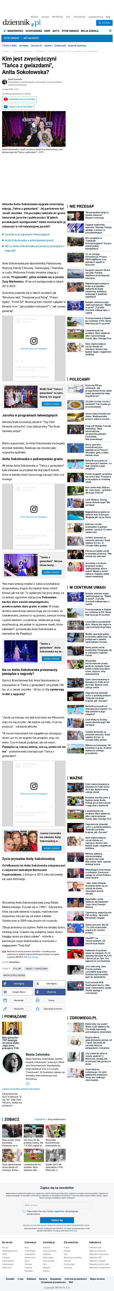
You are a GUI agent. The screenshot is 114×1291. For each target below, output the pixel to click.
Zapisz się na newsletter (21, 106)
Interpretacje (7, 1264)
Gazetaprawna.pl (9, 1251)
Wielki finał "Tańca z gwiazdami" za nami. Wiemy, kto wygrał (51, 393)
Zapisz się (57, 1220)
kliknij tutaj (73, 1231)
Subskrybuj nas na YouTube (22, 99)
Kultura (46, 1271)
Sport (27, 1261)
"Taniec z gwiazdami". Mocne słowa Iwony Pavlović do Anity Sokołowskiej (51, 561)
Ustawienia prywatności (53, 1282)
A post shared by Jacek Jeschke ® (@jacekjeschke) (38, 545)
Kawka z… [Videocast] (55, 45)
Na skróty (7, 1242)
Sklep (108, 17)
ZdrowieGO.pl (79, 17)
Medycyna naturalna (73, 1257)
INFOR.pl (34, 17)
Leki (65, 1254)
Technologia (30, 1251)
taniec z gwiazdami (36, 968)
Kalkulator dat (95, 1247)
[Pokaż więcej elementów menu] (110, 31)
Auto (27, 1247)
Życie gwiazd (11, 38)
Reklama (31, 1279)
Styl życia (68, 1267)
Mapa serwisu (97, 1279)
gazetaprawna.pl (96, 17)
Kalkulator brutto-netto (99, 1264)
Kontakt (10, 1279)
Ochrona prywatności (76, 1279)
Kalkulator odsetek (97, 1261)
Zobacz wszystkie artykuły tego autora (21, 1089)
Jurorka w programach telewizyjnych (27, 234)
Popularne (40, 1119)
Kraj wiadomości (57, 1119)
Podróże (28, 1267)
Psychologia (69, 1264)
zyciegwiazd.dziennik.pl (22, 51)
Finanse (67, 1251)
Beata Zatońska (35, 82)
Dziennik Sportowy (77, 45)
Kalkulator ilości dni (97, 1251)
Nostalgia (24, 45)
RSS (71, 1282)
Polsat (17, 968)
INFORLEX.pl (57, 17)
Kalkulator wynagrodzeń (100, 1267)
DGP (68, 17)
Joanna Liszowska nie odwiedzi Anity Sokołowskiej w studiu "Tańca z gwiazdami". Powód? (52, 837)
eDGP (4, 1254)
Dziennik (5, 51)
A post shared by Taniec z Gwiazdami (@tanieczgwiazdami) (41, 377)
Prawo (67, 1247)
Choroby (67, 1261)
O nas (20, 1279)
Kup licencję (33, 957)
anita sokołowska (14, 975)
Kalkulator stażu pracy (99, 1254)
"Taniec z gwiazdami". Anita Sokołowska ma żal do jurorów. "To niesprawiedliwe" (51, 648)
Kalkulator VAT (95, 1257)
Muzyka (46, 1267)
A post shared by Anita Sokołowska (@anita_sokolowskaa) (40, 822)
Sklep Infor (7, 1267)
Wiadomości (30, 1257)
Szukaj (106, 22)
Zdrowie (28, 1264)
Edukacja (47, 1254)
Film (45, 1264)
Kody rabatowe (49, 1251)
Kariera (43, 1279)
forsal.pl (45, 17)
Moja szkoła (48, 1257)
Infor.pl (5, 1247)
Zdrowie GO (36, 45)
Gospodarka (30, 1254)
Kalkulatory (95, 1242)
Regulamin (55, 1279)
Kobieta (46, 1247)
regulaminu (59, 1211)
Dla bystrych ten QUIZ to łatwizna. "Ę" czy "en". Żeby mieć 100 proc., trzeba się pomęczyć (12, 1100)
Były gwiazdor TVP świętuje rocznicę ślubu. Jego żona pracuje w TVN (11, 1042)
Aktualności (31, 38)
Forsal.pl (5, 1257)
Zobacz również (51, 404)
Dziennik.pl (30, 1242)
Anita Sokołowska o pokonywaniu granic (29, 240)
